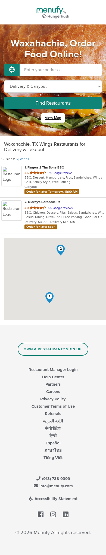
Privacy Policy (53, 399)
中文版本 (53, 428)
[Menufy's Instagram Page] (53, 515)
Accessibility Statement (55, 498)
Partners (53, 384)
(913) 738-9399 (55, 478)
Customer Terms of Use (53, 406)
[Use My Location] (12, 70)
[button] (49, 297)
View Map (53, 118)
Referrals (53, 413)
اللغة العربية (53, 421)
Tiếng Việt (53, 457)
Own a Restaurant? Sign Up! (53, 349)
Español (53, 443)
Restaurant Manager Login (53, 369)
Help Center (53, 377)
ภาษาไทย (53, 450)
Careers (53, 391)
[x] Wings (22, 159)
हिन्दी (53, 435)
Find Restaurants (53, 103)
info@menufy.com (55, 486)
